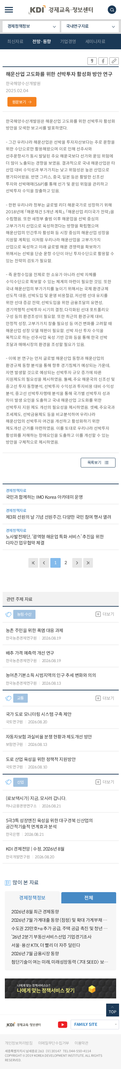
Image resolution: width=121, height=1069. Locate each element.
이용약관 (81, 1043)
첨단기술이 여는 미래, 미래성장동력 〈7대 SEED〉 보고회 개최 (60, 962)
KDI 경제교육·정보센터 (60, 9)
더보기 (108, 614)
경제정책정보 (18, 26)
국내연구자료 (77, 26)
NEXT (77, 563)
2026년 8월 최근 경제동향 (35, 912)
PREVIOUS (44, 563)
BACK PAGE (33, 563)
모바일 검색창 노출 (112, 9)
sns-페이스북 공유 (103, 61)
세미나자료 (95, 41)
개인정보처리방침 (19, 1043)
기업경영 (68, 41)
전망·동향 (41, 41)
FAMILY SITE (85, 1024)
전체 (88, 898)
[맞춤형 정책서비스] (60, 988)
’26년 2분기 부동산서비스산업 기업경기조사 (51, 937)
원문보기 (19, 102)
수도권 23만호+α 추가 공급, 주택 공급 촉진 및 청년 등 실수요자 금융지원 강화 (60, 928)
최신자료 (15, 41)
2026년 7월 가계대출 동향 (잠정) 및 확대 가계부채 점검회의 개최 (60, 920)
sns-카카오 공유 (92, 61)
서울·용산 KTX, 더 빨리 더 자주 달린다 (45, 945)
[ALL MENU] (9, 10)
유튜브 (62, 1024)
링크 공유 (114, 61)
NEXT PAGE (88, 563)
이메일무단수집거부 (53, 1043)
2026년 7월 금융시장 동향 (35, 954)
